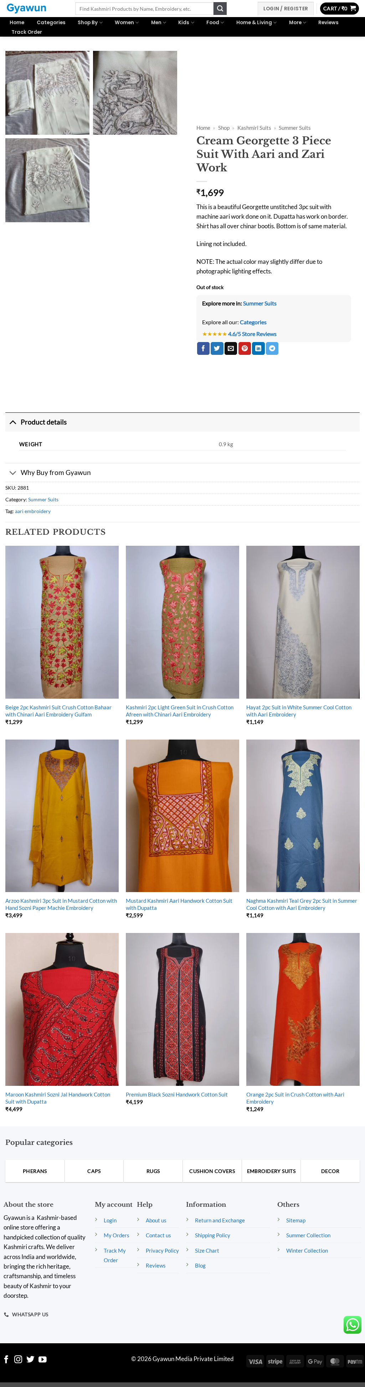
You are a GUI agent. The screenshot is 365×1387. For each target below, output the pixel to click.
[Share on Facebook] (203, 348)
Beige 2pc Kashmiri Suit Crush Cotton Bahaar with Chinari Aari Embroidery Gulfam (58, 710)
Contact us (158, 1235)
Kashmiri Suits (254, 128)
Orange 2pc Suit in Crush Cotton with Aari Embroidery (295, 1098)
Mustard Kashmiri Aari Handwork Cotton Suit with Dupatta (179, 904)
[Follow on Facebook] (6, 1360)
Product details (44, 422)
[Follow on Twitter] (30, 1360)
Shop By (88, 22)
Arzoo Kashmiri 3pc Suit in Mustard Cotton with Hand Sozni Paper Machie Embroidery (61, 904)
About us (156, 1220)
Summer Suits (295, 128)
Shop (224, 128)
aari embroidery (33, 511)
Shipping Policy (212, 1235)
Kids (183, 22)
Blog (200, 1265)
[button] (339, 8)
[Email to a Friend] (231, 348)
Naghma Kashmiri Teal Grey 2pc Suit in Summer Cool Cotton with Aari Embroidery (301, 904)
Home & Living (254, 22)
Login (110, 1220)
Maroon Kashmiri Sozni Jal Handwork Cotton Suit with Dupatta (57, 1098)
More (295, 22)
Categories (51, 23)
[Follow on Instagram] (18, 1360)
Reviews (328, 23)
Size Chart (207, 1250)
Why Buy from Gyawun (56, 472)
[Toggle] (12, 422)
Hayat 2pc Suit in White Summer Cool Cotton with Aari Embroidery (298, 710)
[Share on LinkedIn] (258, 348)
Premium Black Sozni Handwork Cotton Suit (177, 1094)
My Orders (116, 1235)
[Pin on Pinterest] (244, 348)
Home (17, 23)
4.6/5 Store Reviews (252, 333)
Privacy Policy (162, 1250)
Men (156, 22)
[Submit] (220, 8)
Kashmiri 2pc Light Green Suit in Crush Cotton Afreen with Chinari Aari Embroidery (179, 710)
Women (124, 22)
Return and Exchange (220, 1220)
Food (212, 22)
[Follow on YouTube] (42, 1360)
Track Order (26, 32)
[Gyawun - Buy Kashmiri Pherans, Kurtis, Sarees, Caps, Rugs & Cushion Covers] (35, 8)
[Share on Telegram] (272, 348)
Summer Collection (308, 1235)
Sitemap (295, 1220)
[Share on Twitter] (217, 348)
